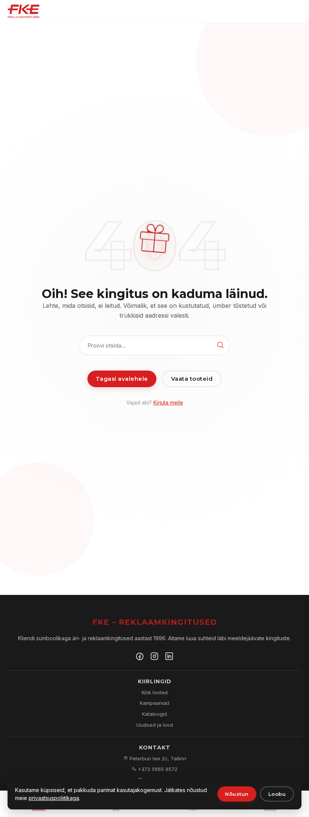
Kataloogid (154, 714)
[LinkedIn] (169, 657)
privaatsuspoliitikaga (54, 798)
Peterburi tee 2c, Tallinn (157, 758)
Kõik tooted (155, 692)
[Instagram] (154, 657)
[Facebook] (139, 657)
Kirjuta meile (168, 402)
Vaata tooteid (192, 378)
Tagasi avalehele (122, 378)
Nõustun (237, 794)
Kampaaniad (154, 703)
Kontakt (154, 747)
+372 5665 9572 (156, 769)
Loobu (277, 794)
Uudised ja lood (154, 725)
